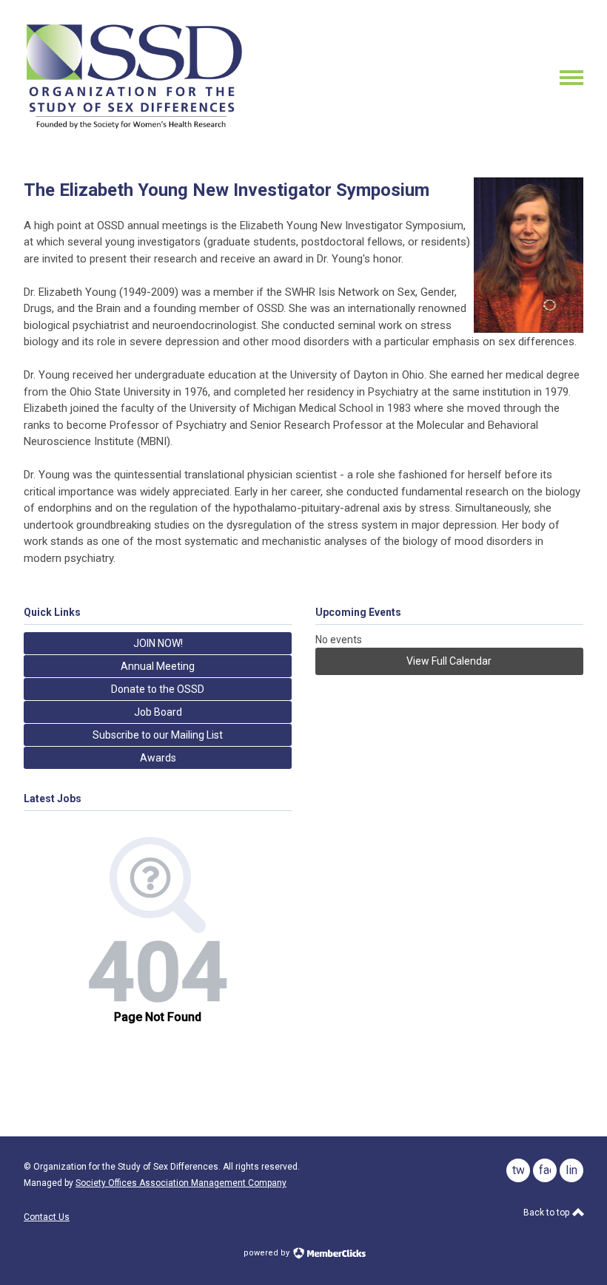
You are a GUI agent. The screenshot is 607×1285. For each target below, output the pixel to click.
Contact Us (47, 1217)
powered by (268, 1253)
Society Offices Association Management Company (181, 1183)
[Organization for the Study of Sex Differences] (134, 129)
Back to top (547, 1212)
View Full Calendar (449, 661)
